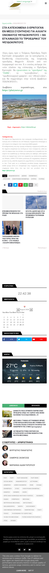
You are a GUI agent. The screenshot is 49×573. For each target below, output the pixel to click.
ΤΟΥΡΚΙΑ (41, 179)
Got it (31, 571)
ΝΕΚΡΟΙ (20, 506)
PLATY (12, 478)
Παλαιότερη (42, 248)
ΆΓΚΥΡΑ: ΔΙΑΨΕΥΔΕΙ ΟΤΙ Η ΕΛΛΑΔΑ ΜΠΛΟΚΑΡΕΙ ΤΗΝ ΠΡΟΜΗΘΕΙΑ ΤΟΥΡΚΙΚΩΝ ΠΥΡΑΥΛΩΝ (35, 214)
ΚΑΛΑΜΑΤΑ (39, 496)
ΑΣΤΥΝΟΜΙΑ (33, 481)
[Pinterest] (20, 185)
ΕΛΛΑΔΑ (39, 485)
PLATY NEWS (34, 478)
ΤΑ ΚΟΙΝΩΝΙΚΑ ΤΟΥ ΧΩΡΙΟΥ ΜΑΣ (22, 513)
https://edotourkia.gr (28, 127)
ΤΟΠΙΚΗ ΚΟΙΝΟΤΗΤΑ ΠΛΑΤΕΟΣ (31, 517)
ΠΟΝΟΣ (6, 513)
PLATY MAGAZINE (22, 478)
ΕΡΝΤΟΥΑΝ (6, 179)
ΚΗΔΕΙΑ (6, 499)
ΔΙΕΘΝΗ (24, 176)
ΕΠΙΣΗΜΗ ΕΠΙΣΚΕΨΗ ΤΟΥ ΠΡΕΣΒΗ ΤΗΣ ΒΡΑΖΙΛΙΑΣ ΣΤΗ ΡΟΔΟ (12, 213)
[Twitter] (15, 185)
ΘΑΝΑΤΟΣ (7, 492)
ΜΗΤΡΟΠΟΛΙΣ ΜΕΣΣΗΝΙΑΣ (12, 503)
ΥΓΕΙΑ (5, 520)
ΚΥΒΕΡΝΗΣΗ (15, 499)
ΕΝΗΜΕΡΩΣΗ (33, 176)
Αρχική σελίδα (7, 23)
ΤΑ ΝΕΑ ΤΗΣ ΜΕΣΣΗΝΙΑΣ (11, 517)
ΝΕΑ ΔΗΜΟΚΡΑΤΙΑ (9, 506)
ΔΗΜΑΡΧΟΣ (7, 485)
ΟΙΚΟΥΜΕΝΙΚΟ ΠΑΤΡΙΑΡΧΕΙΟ (12, 510)
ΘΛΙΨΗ (25, 492)
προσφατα (36, 406)
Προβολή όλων (42, 191)
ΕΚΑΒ (31, 485)
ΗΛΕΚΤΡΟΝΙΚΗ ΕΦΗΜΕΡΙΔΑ (20, 179)
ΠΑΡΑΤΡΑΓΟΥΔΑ (29, 510)
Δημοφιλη (13, 406)
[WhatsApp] (25, 185)
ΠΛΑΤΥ (39, 510)
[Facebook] (10, 185)
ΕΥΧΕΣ (17, 488)
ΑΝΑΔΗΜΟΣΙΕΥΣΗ (19, 23)
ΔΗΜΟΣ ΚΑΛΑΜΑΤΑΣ (20, 485)
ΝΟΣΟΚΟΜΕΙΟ (30, 506)
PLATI (5, 478)
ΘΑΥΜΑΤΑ (16, 492)
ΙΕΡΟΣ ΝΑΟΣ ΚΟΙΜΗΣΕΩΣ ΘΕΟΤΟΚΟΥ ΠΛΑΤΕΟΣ (18, 496)
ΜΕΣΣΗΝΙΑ (26, 499)
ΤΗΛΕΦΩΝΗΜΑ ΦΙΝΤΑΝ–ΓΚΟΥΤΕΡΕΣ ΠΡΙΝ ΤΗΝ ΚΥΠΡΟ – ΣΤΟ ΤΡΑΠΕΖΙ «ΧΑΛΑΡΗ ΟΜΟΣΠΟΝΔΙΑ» (11, 239)
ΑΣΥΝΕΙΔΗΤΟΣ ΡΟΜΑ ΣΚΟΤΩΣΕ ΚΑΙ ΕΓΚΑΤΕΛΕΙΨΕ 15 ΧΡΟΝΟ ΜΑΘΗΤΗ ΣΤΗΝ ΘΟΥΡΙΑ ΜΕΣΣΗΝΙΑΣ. (27, 433)
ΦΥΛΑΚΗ (13, 520)
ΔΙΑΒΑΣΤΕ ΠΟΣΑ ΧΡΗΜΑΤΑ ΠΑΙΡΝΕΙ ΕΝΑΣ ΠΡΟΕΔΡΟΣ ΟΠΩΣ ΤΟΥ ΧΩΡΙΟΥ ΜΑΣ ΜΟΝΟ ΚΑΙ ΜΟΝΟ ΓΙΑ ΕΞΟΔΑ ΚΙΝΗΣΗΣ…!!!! (28, 413)
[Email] (30, 185)
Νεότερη (6, 248)
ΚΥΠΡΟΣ (33, 179)
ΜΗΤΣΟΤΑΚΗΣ (27, 503)
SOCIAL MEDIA (8, 481)
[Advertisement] (19, 266)
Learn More (21, 571)
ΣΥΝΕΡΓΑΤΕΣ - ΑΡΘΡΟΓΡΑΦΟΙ (17, 442)
